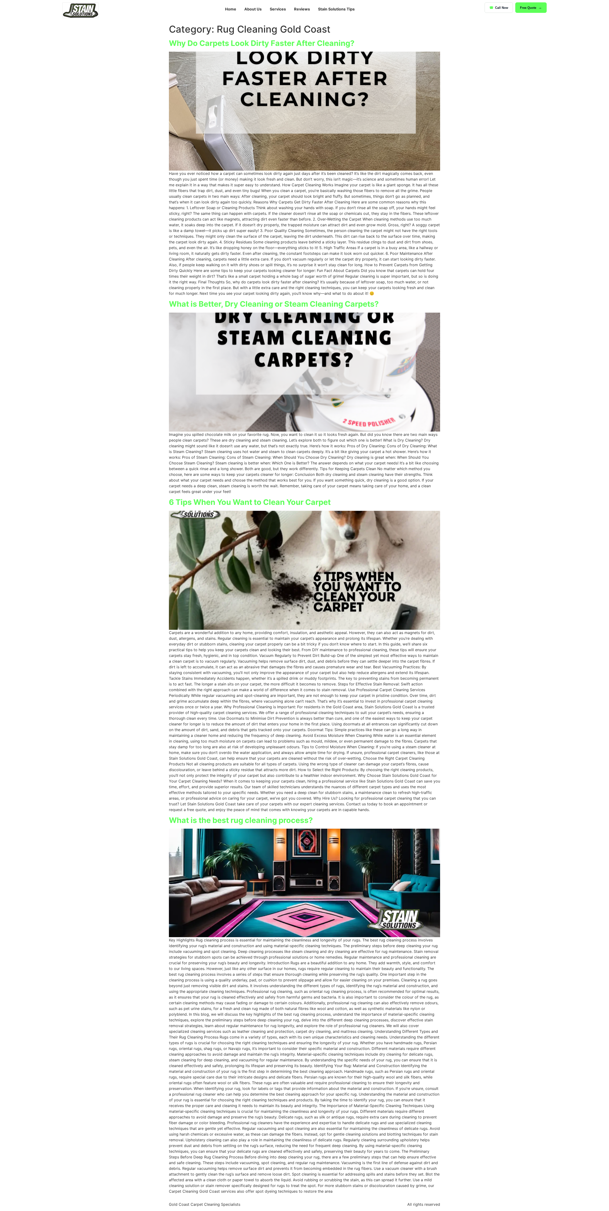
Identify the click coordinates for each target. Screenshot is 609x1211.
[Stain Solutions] (80, 10)
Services (278, 9)
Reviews (302, 9)
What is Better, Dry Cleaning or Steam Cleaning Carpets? (274, 304)
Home (230, 9)
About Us (253, 9)
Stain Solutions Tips (336, 9)
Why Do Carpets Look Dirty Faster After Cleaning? (261, 43)
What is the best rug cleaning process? (241, 820)
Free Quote (528, 8)
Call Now (501, 8)
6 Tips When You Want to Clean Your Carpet (250, 502)
